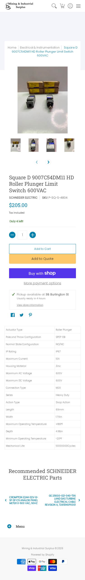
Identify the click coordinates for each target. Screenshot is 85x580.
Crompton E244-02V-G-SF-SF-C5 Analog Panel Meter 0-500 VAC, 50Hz (23, 500)
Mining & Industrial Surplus (38, 548)
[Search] (54, 6)
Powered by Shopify (42, 554)
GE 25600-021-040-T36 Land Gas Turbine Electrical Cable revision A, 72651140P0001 (60, 500)
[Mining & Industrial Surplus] (19, 6)
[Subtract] (12, 235)
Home (12, 47)
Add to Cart (42, 249)
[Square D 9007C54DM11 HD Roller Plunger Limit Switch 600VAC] (15, 145)
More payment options (42, 283)
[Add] (32, 235)
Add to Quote (42, 258)
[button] (62, 6)
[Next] (48, 162)
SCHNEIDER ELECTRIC (23, 198)
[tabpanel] (42, 389)
